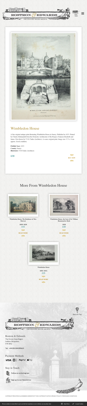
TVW (36, 396)
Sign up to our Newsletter (21, 380)
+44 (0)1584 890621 (16, 348)
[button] (83, 13)
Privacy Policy (56, 396)
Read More (23, 233)
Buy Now (71, 158)
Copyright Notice (45, 396)
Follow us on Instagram (20, 373)
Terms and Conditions (69, 396)
